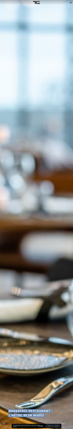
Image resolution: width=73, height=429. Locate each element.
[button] (3, 2)
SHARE (63, 423)
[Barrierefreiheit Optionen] (71, 2)
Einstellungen (41, 425)
